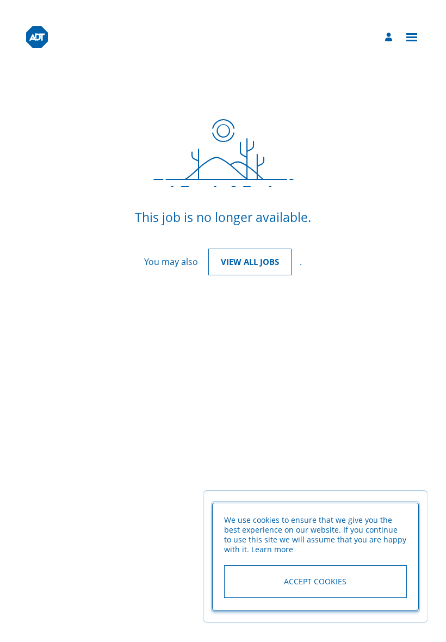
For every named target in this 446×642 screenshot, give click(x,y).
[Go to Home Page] (37, 37)
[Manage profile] (390, 37)
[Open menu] (412, 37)
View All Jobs (250, 261)
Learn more (272, 549)
